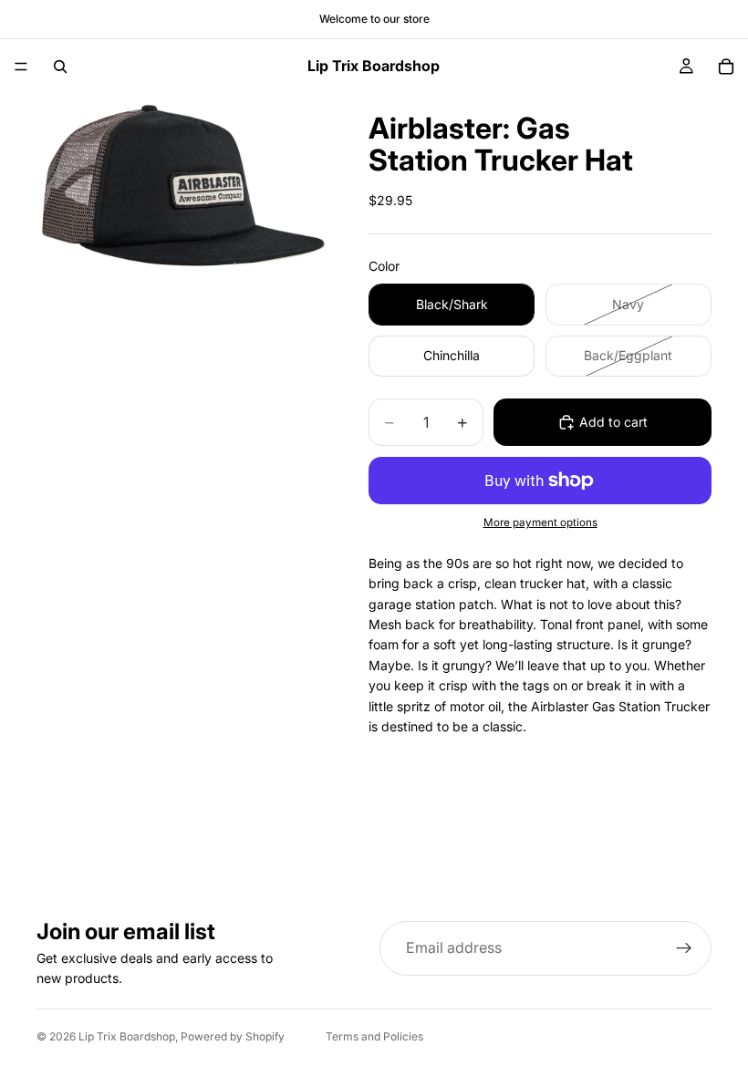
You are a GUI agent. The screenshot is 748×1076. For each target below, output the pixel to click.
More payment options (540, 522)
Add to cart (613, 421)
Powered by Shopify (233, 1036)
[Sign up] (684, 948)
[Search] (60, 67)
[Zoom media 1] (180, 194)
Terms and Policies (374, 1036)
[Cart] (726, 67)
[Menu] (21, 67)
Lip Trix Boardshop (126, 1036)
